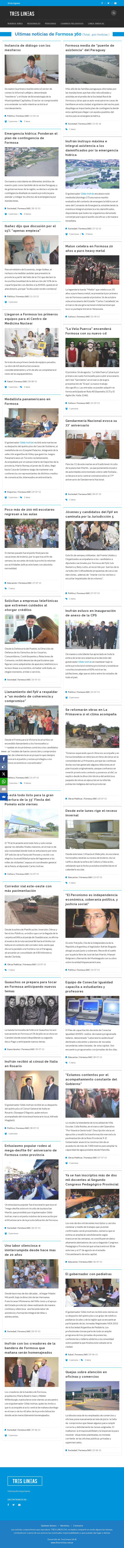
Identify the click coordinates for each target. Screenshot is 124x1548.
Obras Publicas (75, 798)
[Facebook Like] (4, 766)
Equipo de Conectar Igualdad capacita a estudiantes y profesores (89, 986)
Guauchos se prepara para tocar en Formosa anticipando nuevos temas (31, 986)
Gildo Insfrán (87, 193)
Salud (10, 381)
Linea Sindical (96, 23)
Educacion (12, 583)
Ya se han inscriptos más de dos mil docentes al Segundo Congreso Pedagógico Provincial (92, 1179)
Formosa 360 (68, 34)
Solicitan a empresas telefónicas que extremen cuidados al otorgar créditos (31, 605)
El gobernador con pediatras (88, 1274)
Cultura (71, 316)
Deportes (12, 492)
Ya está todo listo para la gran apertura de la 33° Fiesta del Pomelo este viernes (29, 799)
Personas (50, 23)
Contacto (78, 1525)
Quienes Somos (49, 1525)
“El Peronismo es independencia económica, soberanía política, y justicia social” (91, 899)
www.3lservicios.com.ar (62, 1542)
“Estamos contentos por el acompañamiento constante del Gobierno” (91, 1079)
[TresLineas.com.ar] (23, 13)
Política (11, 116)
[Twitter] (110, 3)
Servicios (64, 1525)
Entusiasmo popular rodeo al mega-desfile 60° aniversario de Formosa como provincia (31, 1150)
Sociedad (72, 124)
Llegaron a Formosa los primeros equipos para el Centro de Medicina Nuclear (31, 319)
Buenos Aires (15, 23)
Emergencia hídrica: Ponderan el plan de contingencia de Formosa (31, 138)
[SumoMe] (4, 796)
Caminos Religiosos (72, 23)
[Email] (4, 789)
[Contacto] (115, 3)
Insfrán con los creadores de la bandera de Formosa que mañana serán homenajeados (30, 1348)
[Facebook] (103, 3)
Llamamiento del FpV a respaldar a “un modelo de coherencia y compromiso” (31, 696)
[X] (4, 774)
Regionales (33, 23)
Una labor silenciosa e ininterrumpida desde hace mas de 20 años (30, 1250)
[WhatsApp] (4, 781)
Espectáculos (13, 1049)
